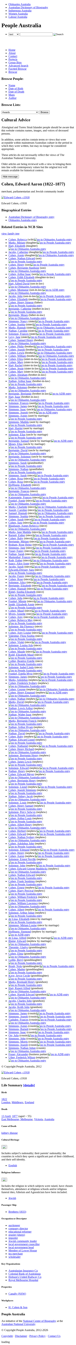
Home (11, 49)
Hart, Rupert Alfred (19, 988)
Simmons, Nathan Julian (22, 1047)
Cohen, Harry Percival (21, 890)
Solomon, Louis (17, 802)
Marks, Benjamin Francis (22, 720)
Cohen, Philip (16, 346)
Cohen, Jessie (16, 368)
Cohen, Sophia (16, 324)
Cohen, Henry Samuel (20, 805)
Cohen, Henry (16, 264)
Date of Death (16, 91)
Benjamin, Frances (18, 491)
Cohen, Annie (16, 255)
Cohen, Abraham (18, 374)
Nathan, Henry (16, 771)
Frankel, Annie (16, 500)
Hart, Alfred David (19, 283)
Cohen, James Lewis (20, 761)
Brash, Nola (15, 966)
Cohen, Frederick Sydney (22, 683)
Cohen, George (17, 689)
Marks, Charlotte (17, 506)
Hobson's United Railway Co (24, 1276)
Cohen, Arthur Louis (20, 818)
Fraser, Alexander (18, 1054)
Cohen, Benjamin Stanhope (23, 267)
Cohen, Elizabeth (18, 299)
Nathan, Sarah (16, 554)
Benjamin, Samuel (18, 440)
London (5, 1102)
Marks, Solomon (17, 387)
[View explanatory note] (4, 1147)
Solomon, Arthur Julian (21, 912)
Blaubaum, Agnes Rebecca (23, 525)
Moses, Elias (15, 444)
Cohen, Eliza (15, 359)
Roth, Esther (15, 560)
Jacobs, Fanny (16, 576)
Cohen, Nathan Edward (21, 258)
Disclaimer (21, 1336)
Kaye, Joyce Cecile (19, 975)
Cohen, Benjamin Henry (22, 780)
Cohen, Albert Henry (20, 824)
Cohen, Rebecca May (20, 620)
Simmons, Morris (18, 1041)
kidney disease (9, 1132)
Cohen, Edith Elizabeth (21, 277)
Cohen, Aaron (16, 856)
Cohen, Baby (15, 538)
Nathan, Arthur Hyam (20, 727)
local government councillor (24, 1244)
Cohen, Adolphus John (21, 843)
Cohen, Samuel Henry (20, 340)
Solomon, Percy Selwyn (22, 812)
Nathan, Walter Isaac (20, 714)
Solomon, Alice (17, 582)
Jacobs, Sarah (16, 566)
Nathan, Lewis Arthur (20, 708)
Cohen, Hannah (17, 588)
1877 (15, 1116)
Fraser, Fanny (16, 550)
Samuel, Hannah (17, 513)
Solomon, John (16, 865)
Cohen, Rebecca (17, 239)
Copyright (7, 1336)
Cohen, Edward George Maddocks (28, 868)
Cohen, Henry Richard (21, 749)
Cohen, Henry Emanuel (21, 692)
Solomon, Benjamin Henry (23, 755)
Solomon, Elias (16, 434)
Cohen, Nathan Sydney (21, 837)
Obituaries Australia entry (22, 220)
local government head (21, 1247)
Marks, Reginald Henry (21, 981)
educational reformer (19, 1231)
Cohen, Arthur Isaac (19, 274)
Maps (11, 94)
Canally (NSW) (17, 1293)
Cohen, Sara (15, 522)
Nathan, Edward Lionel (21, 739)
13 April (6, 1116)
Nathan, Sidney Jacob (20, 796)
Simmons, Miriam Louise (22, 925)
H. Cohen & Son (17, 1307)
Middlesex (17, 1102)
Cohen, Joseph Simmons (22, 790)
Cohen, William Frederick (22, 897)
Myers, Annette (17, 613)
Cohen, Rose (15, 579)
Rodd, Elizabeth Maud (21, 654)
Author (12, 97)
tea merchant (15, 1253)
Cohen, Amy (15, 617)
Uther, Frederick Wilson (21, 1057)
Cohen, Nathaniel (18, 746)
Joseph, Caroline (17, 510)
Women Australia (18, 13)
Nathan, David (16, 733)
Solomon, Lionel (17, 786)
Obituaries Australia (19, 4)
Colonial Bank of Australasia (24, 1273)
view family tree (10, 233)
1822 (4, 1099)
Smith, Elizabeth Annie (21, 604)
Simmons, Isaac (17, 409)
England (29, 1102)
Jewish (12, 1198)
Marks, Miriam (16, 242)
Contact (12, 56)
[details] (29, 1085)
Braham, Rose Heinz (20, 544)
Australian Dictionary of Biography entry (31, 216)
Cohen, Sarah (16, 519)
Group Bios (15, 62)
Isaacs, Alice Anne (18, 563)
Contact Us (54, 1336)
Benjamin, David (18, 450)
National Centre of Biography (39, 1320)
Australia (49, 1119)
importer (13, 1237)
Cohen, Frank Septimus (21, 881)
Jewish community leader (22, 1241)
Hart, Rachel (15, 365)
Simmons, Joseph (18, 412)
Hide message (10, 176)
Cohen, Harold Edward (21, 994)
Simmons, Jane (16, 547)
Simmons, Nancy (18, 321)
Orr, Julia (13, 1035)
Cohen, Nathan (16, 698)
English (12, 1165)
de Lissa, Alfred (17, 937)
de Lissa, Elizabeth (19, 919)
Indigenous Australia (19, 10)
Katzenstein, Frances (20, 497)
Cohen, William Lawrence (23, 903)
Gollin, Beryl (15, 959)
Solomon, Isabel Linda (21, 667)
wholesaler (14, 1256)
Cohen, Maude (16, 651)
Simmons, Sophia (18, 516)
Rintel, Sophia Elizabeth (22, 591)
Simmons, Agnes (17, 415)
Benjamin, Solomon (19, 456)
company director (18, 1228)
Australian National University (18, 1324)
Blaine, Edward (17, 941)
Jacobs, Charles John (20, 1000)
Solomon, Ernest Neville (22, 859)
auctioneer (14, 1225)
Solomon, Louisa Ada (20, 645)
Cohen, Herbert (17, 830)
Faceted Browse (17, 68)
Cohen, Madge (16, 969)
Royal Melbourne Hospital (23, 1280)
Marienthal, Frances (19, 557)
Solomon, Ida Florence (21, 626)
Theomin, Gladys (18, 947)
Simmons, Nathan (18, 469)
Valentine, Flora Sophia (21, 635)
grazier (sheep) (16, 1234)
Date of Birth (15, 88)
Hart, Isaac (14, 396)
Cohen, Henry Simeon (21, 302)
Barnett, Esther (16, 535)
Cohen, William (17, 355)
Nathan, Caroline (18, 330)
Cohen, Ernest (16, 887)
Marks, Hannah (17, 327)
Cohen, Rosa (15, 478)
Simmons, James (17, 406)
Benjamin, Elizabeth (19, 585)
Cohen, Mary (15, 362)
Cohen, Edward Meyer (21, 774)
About (12, 53)
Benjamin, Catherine (19, 308)
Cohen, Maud (16, 610)
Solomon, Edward (18, 768)
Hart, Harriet (15, 428)
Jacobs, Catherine (18, 252)
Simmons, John (17, 1038)
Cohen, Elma (15, 953)
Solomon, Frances (18, 333)
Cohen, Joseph (16, 349)
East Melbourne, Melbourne (17, 1119)
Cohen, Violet (16, 642)
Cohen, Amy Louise (19, 632)
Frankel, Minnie (17, 601)
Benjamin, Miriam (18, 541)
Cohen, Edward (17, 834)
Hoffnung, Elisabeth (19, 484)
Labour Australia (17, 16)
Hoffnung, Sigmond (19, 931)
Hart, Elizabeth (16, 245)
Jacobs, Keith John (19, 1007)
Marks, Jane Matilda (19, 532)
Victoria (38, 1119)
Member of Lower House (22, 1250)
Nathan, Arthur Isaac (20, 381)
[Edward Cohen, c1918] (15, 197)
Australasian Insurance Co (23, 1270)
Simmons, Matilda (18, 421)
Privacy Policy (37, 1336)
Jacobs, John (15, 296)
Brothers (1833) (17, 1211)
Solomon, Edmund (19, 849)
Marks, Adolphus (18, 679)
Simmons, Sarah (17, 462)
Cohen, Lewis (16, 352)
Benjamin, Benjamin (19, 393)
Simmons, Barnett (18, 1029)
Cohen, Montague (18, 289)
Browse (12, 71)
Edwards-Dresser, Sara (21, 569)
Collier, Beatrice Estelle (21, 661)
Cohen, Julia (15, 598)
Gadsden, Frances (18, 1019)
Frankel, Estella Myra (20, 673)
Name (11, 85)
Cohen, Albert (16, 909)
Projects (12, 59)
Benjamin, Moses (18, 315)
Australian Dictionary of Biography (28, 7)
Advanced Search (18, 65)
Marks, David (16, 701)
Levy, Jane (14, 337)
